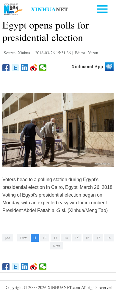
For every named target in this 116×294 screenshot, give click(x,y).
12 (44, 237)
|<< (7, 237)
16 (87, 237)
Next (56, 245)
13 (55, 237)
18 (109, 237)
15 (77, 237)
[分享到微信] (43, 67)
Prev (23, 237)
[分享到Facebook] (6, 67)
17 (98, 237)
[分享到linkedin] (24, 67)
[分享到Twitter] (15, 67)
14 (66, 237)
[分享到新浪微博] (33, 67)
